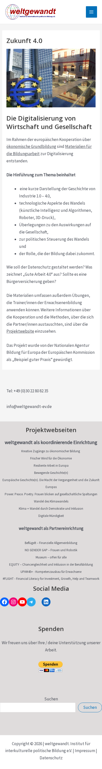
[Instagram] (13, 601)
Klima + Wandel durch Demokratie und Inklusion (51, 508)
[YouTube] (22, 601)
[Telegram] (31, 601)
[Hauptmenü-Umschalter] (91, 12)
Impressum (85, 750)
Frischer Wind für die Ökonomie (51, 458)
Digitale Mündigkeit (51, 516)
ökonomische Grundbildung (31, 146)
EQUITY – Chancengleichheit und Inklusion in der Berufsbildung (51, 564)
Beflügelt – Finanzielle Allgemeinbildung (51, 543)
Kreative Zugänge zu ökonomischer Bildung (50, 451)
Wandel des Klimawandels (51, 501)
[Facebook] (4, 601)
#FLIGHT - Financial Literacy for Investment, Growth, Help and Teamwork (51, 579)
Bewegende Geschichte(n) (51, 473)
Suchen (51, 699)
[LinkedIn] (46, 601)
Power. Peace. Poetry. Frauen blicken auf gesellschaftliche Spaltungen (51, 494)
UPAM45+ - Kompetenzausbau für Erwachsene (51, 572)
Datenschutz (51, 758)
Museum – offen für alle (51, 557)
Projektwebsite (20, 331)
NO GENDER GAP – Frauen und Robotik (51, 550)
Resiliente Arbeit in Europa (51, 465)
